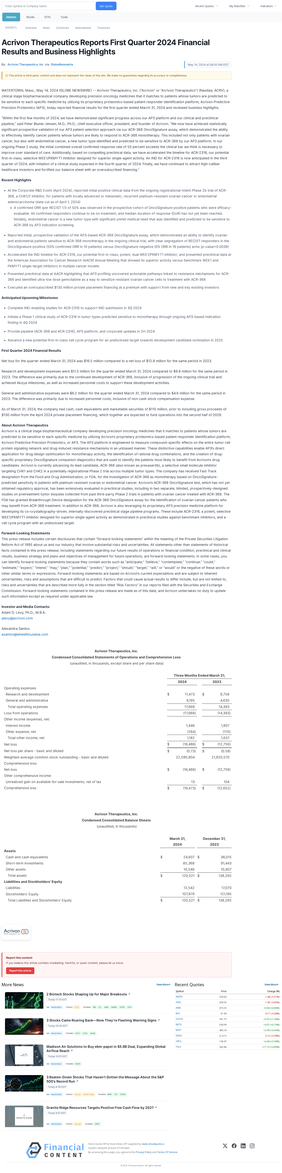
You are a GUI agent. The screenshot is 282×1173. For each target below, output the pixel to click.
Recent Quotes (204, 6)
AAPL (178, 1002)
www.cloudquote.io (153, 1144)
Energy (78, 1124)
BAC (178, 1013)
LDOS (85, 1033)
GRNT (97, 1124)
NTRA (122, 1007)
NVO (130, 1007)
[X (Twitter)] (225, 1150)
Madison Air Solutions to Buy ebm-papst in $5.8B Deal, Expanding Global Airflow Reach (106, 1049)
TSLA (178, 1046)
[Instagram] (252, 1150)
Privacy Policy (144, 1152)
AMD (178, 1007)
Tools (64, 17)
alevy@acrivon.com (17, 618)
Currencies (62, 28)
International (83, 28)
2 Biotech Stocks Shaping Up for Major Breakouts (88, 994)
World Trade (88, 1094)
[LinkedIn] (243, 1150)
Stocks (30, 17)
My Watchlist (237, 6)
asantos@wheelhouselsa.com (25, 634)
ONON (122, 1094)
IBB (94, 1007)
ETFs (48, 17)
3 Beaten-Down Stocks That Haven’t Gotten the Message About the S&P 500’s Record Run (105, 1079)
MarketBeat (56, 1007)
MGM (92, 1033)
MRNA (114, 1007)
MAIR (77, 1064)
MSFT (178, 1030)
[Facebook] (234, 1150)
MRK (106, 1007)
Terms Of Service (167, 1152)
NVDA (179, 1035)
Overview (31, 28)
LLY (99, 1007)
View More (163, 984)
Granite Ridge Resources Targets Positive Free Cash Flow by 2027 (101, 1108)
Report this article (20, 970)
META (179, 1024)
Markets (11, 17)
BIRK (110, 1094)
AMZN (179, 996)
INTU (77, 1033)
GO (116, 1094)
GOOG (179, 1019)
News (46, 28)
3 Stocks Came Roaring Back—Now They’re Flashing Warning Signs (103, 1020)
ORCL (179, 1041)
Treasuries (103, 28)
